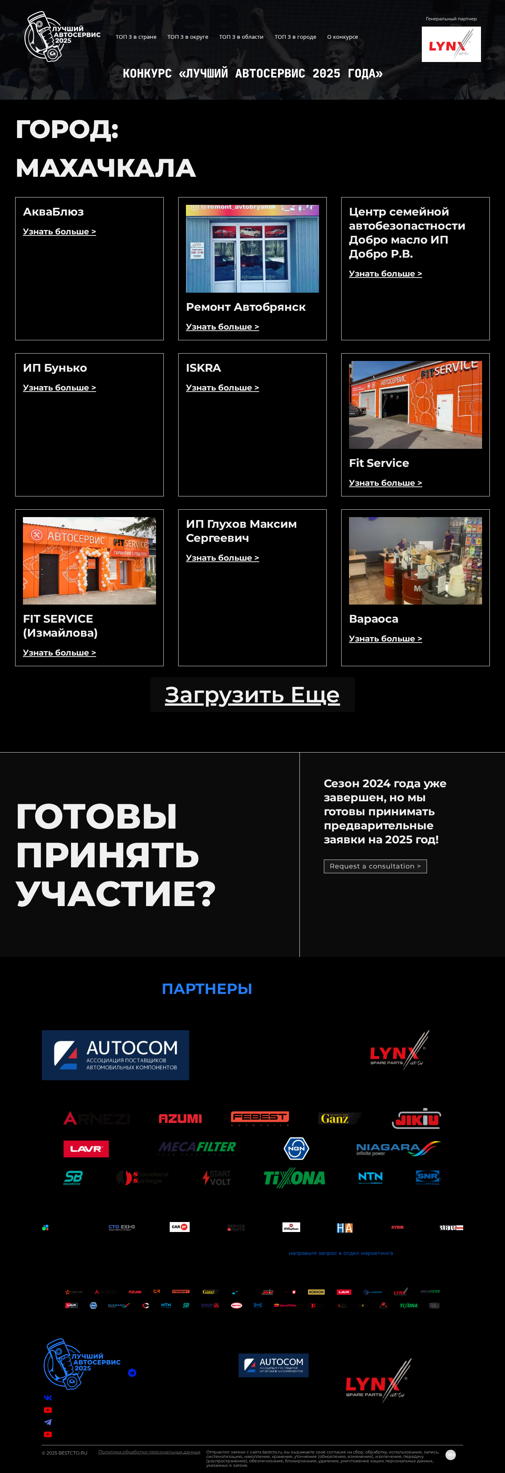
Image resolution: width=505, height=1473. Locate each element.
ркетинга (380, 1253)
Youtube (65, 1434)
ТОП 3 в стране (136, 36)
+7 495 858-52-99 (161, 1404)
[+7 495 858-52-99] (132, 1404)
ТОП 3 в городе (295, 36)
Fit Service (379, 463)
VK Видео (67, 1410)
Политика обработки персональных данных (149, 1452)
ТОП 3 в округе (187, 36)
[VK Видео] (48, 1410)
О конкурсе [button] (342, 36)
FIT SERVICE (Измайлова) (60, 626)
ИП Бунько (55, 368)
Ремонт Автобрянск (246, 307)
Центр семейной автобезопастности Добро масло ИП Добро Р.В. (407, 233)
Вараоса (374, 619)
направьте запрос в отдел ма (328, 1253)
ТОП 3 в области (241, 36)
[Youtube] (48, 1434)
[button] (252, 694)
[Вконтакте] (48, 1398)
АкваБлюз (53, 211)
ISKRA (203, 368)
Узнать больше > (59, 232)
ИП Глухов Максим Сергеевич (241, 531)
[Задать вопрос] (132, 1373)
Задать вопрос (159, 1372)
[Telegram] (48, 1422)
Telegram (66, 1422)
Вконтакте (68, 1397)
